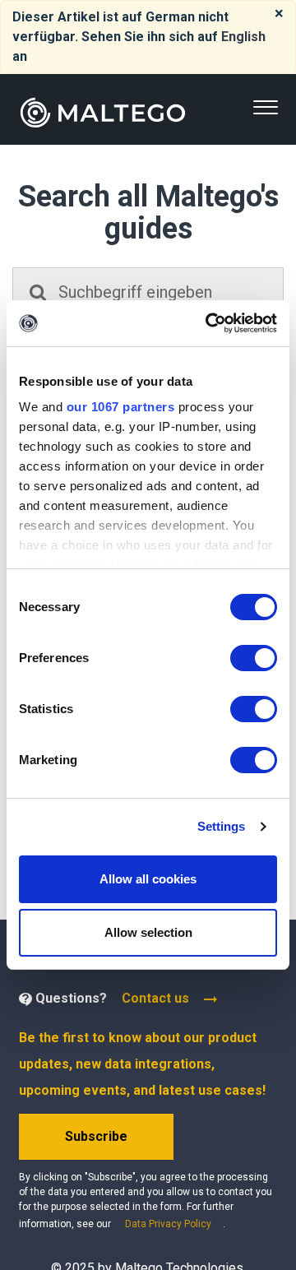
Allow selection (148, 932)
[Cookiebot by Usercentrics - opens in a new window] (209, 323)
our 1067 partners (121, 407)
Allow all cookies (148, 879)
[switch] (253, 658)
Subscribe (96, 1136)
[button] (265, 107)
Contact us (155, 998)
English (243, 36)
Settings (221, 826)
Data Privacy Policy (168, 1224)
